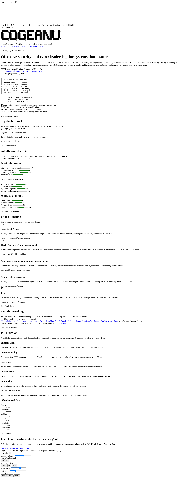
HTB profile (61, 323)
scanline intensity (7, 456)
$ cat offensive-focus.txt (23, 71)
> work (25, 46)
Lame (116, 321)
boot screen (5, 473)
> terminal (11, 46)
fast (10, 476)
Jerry (112, 321)
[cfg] (71, 25)
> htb (30, 46)
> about (4, 46)
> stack (18, 46)
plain (14, 465)
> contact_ (41, 46)
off (7, 461)
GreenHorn (49, 321)
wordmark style (7, 463)
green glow (5, 468)
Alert (3, 321)
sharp (4, 465)
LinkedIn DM (6, 448)
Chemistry (29, 321)
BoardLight (65, 321)
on (3, 461)
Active (106, 321)
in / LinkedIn (38, 71)
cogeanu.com (24, 448)
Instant (36, 321)
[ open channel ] (7, 71)
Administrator (10, 321)
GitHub (15, 448)
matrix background (8, 458)
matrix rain (5, 471)
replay (16, 476)
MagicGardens (76, 321)
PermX (57, 321)
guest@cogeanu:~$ (8, 141)
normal (4, 476)
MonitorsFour (87, 321)
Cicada (42, 321)
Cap (102, 321)
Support (97, 321)
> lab (35, 46)
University (21, 321)
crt (9, 465)
